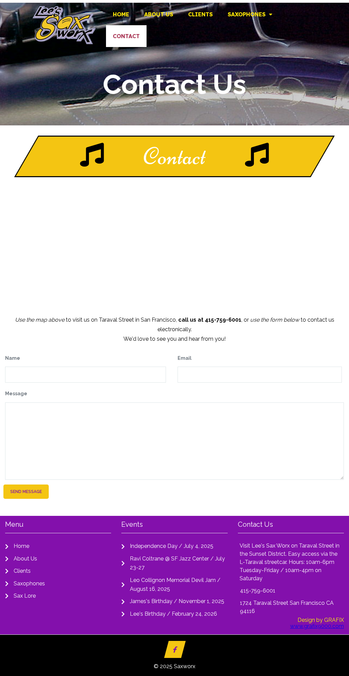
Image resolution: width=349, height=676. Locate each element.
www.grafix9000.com (317, 626)
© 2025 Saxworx (174, 666)
